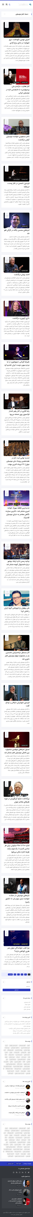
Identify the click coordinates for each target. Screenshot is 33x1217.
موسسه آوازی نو (7, 1066)
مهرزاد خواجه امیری (17, 1066)
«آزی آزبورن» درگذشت (20, 318)
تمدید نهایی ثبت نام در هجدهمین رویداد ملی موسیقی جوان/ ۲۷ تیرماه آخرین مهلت (17, 461)
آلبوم (28, 1045)
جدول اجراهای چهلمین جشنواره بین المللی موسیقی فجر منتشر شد (16, 751)
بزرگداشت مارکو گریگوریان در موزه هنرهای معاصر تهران (16, 800)
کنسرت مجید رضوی (19, 1073)
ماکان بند (6, 1062)
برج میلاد (7, 1048)
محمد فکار (19, 1064)
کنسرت (17, 1071)
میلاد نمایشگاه (9, 1069)
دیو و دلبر (24, 1057)
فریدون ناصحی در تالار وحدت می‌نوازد (21, 1031)
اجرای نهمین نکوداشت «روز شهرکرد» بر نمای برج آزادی (19, 41)
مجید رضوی (26, 1064)
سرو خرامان (11, 1057)
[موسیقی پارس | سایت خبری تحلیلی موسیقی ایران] (25, 5)
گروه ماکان (10, 1073)
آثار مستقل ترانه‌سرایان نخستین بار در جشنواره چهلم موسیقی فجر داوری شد (17, 656)
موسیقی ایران (16, 36)
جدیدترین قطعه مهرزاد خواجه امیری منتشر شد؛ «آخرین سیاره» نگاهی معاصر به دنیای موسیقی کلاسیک (17, 513)
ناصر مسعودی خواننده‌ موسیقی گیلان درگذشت (19, 1029)
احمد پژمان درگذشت (21, 274)
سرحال (18, 1057)
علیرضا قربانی (13, 1059)
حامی (6, 1052)
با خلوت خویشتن (15, 1048)
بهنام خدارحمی (18, 1050)
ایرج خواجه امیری (25, 1048)
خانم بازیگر (11, 1055)
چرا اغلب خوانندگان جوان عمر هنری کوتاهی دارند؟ (18, 950)
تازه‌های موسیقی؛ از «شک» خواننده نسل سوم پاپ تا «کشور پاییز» (17, 899)
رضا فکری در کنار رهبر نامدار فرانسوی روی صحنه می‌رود (19, 413)
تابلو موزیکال (10, 1050)
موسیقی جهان (27, 1009)
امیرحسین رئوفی (13, 1045)
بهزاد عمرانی (26, 1050)
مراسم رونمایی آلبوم (10, 1064)
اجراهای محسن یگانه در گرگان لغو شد (21, 1033)
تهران (11, 1052)
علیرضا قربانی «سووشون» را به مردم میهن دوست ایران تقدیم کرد (16, 363)
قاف (24, 1062)
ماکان (11, 1062)
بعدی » (10, 974)
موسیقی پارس (26, 1069)
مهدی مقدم (26, 1066)
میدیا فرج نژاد (18, 1069)
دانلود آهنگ (16, 504)
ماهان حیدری (18, 1062)
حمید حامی (26, 1055)
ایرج (6, 1045)
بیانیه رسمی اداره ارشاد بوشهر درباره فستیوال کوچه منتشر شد (17, 563)
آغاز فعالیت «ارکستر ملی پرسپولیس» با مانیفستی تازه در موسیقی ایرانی (17, 90)
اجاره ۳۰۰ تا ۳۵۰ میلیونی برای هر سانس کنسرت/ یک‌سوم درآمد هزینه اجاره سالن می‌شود (17, 849)
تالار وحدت (16, 1052)
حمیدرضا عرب (19, 1055)
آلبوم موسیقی (22, 1045)
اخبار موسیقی (24, 36)
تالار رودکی (23, 1052)
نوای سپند (23, 1071)
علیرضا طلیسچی (21, 1059)
